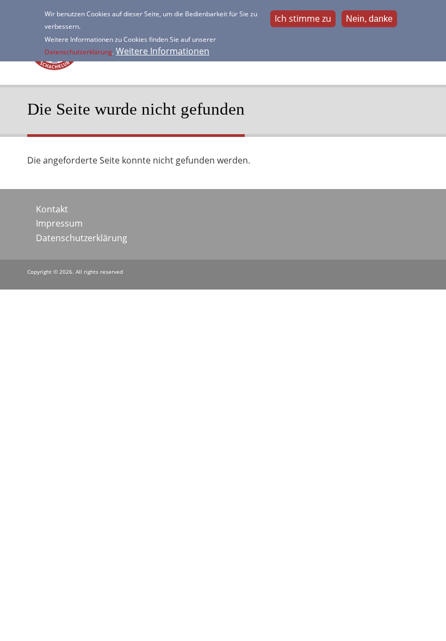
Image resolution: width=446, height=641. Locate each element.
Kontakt (52, 209)
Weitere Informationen (162, 51)
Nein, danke (369, 18)
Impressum (59, 223)
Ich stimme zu (303, 18)
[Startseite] (54, 67)
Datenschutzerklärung (78, 51)
